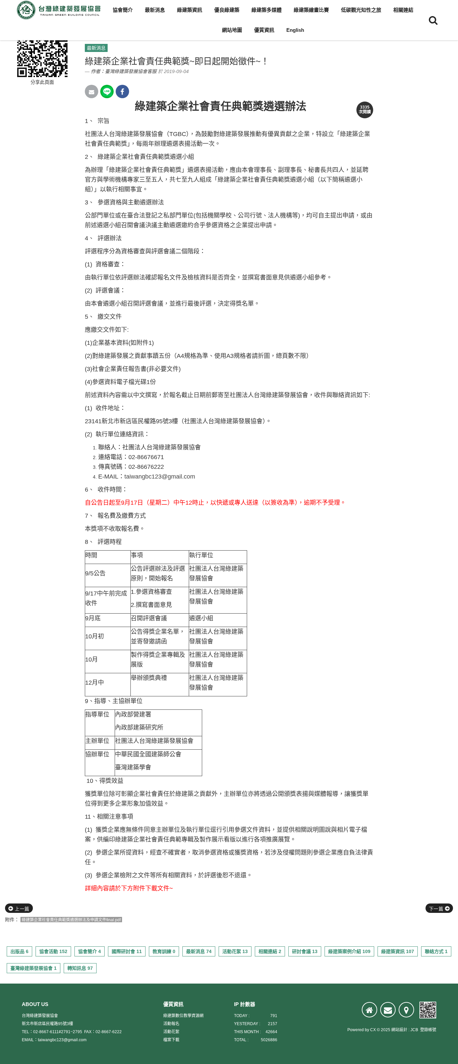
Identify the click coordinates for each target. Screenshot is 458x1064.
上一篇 (21, 909)
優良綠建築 (226, 10)
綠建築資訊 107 (397, 951)
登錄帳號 (428, 1029)
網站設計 (399, 1029)
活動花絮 (171, 1031)
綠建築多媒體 (266, 10)
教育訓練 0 (164, 951)
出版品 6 (19, 951)
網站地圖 (232, 30)
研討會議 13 (305, 951)
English (295, 30)
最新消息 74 (199, 951)
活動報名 (171, 1023)
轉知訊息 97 (80, 968)
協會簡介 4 (89, 951)
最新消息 (155, 10)
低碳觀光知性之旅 (361, 10)
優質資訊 (264, 30)
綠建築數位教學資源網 (183, 1015)
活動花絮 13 (235, 951)
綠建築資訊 (189, 10)
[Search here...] (433, 20)
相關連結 (403, 10)
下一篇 (437, 909)
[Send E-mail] (91, 91)
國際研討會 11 (127, 951)
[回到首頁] (369, 1009)
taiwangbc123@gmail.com (159, 476)
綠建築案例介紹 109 (349, 951)
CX (373, 1029)
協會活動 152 (53, 951)
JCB (414, 1029)
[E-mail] (388, 1009)
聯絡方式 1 (436, 951)
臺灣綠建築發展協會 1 (33, 968)
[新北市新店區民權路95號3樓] (406, 1009)
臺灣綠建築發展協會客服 (131, 71)
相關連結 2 (270, 951)
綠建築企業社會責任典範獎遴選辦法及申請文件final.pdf (71, 920)
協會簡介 (123, 10)
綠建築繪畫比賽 (311, 10)
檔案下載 (171, 1040)
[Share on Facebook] (122, 91)
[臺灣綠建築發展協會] (59, 10)
